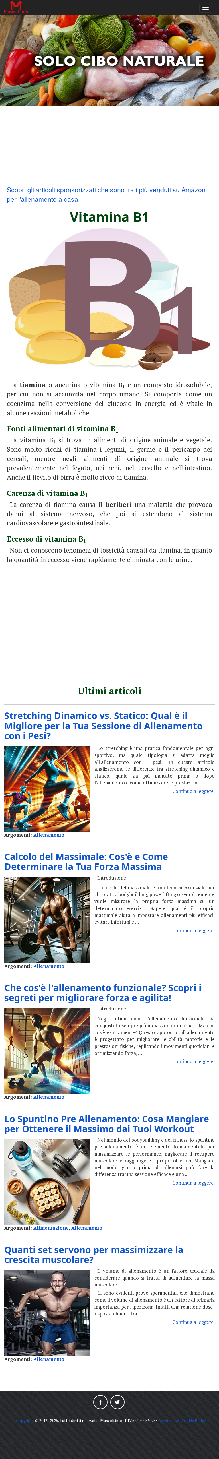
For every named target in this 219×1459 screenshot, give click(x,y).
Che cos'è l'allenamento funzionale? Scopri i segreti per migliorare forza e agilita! (103, 992)
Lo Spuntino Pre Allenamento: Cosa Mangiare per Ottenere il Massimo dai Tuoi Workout (106, 1124)
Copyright (25, 1420)
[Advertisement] (109, 145)
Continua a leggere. (193, 791)
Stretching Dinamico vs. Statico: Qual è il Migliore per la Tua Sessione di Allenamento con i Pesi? (103, 725)
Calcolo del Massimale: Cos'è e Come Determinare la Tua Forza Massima (86, 861)
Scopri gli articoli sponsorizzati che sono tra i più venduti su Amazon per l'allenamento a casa (106, 194)
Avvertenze (168, 1420)
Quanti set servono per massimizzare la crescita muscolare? (93, 1254)
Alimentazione (51, 1228)
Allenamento (48, 835)
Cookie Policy (194, 1420)
